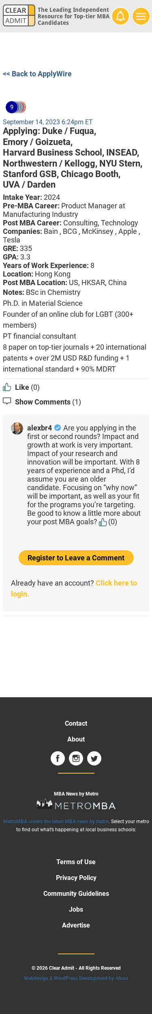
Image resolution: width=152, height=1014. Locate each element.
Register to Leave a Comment (76, 557)
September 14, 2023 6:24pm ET (48, 122)
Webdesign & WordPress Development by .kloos (76, 978)
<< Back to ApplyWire (37, 73)
